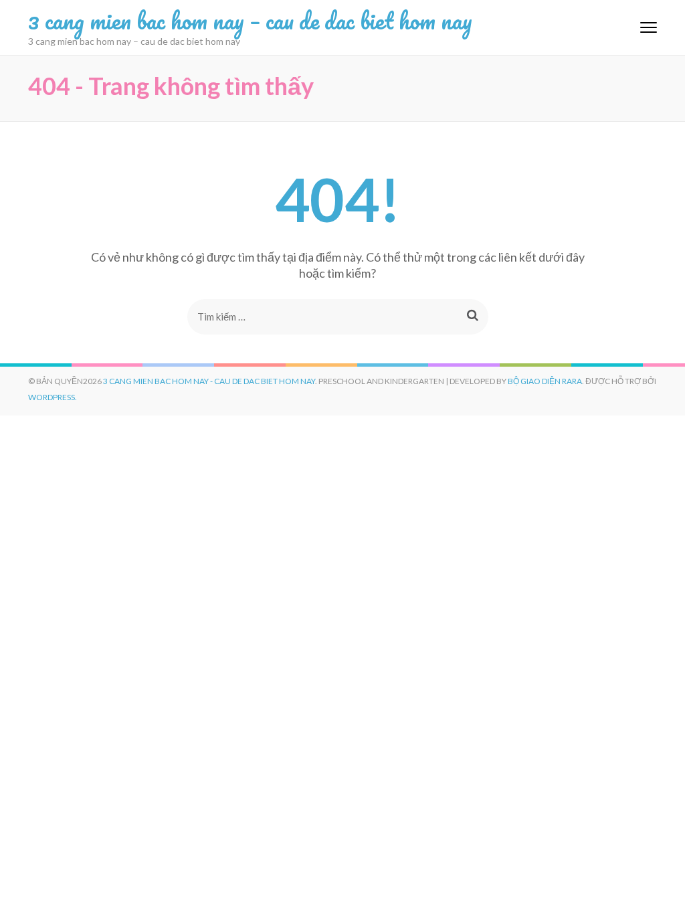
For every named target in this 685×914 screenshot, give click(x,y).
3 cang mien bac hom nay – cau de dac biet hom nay (250, 20)
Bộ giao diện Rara (545, 381)
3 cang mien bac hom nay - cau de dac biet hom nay (209, 381)
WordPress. (52, 397)
